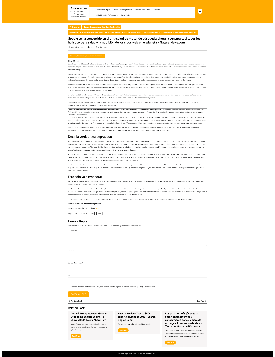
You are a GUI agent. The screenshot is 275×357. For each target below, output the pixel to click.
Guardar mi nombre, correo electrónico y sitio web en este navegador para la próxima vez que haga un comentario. (112, 287)
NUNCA (84, 213)
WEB (99, 213)
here (97, 208)
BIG (75, 213)
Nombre (71, 250)
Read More (76, 336)
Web (69, 276)
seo (92, 213)
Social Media (125, 15)
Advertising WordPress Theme (130, 354)
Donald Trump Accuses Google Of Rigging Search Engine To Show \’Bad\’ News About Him (89, 316)
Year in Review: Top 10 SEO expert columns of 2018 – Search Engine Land (137, 316)
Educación (156, 10)
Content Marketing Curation (122, 10)
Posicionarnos (78, 8)
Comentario (73, 230)
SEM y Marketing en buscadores (107, 15)
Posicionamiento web (142, 10)
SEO (91, 47)
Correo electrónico (75, 263)
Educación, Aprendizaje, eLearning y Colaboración (102, 27)
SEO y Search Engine (103, 10)
